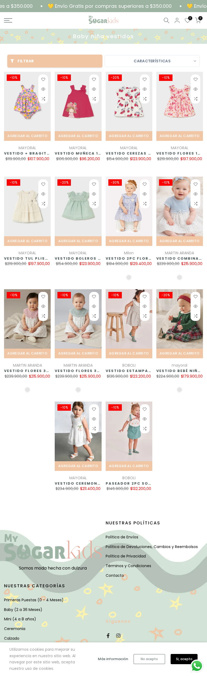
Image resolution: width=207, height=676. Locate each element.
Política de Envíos (122, 537)
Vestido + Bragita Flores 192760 (45, 153)
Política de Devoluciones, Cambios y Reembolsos (152, 546)
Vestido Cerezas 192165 (134, 153)
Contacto (115, 575)
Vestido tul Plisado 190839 (38, 258)
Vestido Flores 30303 (30, 370)
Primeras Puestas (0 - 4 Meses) (34, 600)
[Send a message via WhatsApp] (196, 666)
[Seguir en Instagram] (118, 635)
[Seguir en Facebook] (108, 635)
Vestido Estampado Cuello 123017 (148, 370)
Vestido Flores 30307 (81, 370)
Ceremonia (14, 628)
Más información (113, 658)
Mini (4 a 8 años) (20, 619)
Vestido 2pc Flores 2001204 (140, 258)
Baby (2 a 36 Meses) (23, 609)
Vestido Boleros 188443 (84, 258)
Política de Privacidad (126, 556)
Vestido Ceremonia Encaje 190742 (97, 483)
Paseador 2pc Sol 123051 (136, 483)
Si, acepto (184, 659)
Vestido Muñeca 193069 (84, 153)
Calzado (11, 638)
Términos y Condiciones (128, 565)
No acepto (149, 659)
